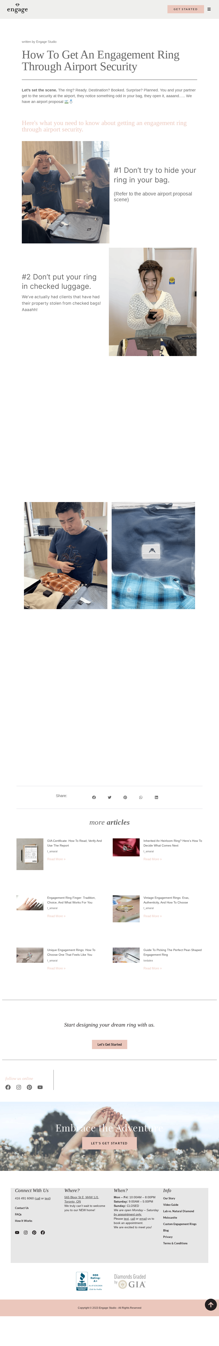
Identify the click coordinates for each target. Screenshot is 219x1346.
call (38, 1198)
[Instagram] (18, 1087)
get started (186, 9)
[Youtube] (40, 1087)
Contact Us (22, 1208)
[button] (94, 797)
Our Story (169, 1198)
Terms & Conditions (175, 1243)
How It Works (23, 1220)
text (47, 1198)
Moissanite (170, 1217)
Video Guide (170, 1204)
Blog (166, 1230)
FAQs (18, 1214)
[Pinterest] (29, 1087)
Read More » (56, 859)
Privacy (168, 1237)
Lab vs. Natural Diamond (178, 1211)
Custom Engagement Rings (180, 1224)
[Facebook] (8, 1087)
